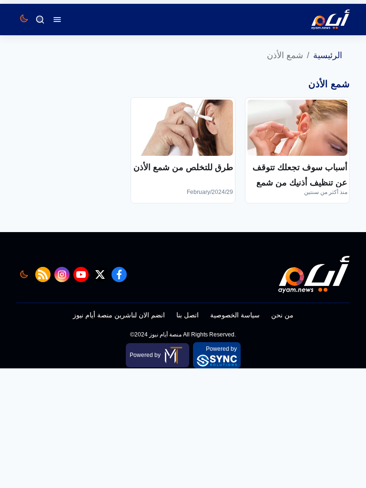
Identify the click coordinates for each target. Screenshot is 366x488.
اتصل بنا (187, 315)
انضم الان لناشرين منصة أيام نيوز (119, 315)
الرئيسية (327, 55)
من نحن (282, 315)
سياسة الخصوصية (235, 315)
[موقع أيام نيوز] (320, 19)
